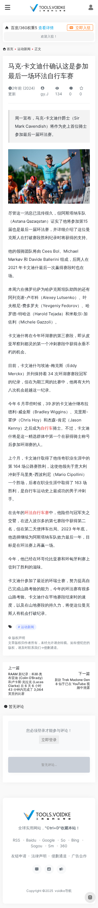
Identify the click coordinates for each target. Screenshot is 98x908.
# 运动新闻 (26, 627)
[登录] (91, 8)
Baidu (31, 840)
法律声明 (39, 856)
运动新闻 (23, 49)
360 (63, 845)
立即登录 (49, 739)
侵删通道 (50, 648)
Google (48, 840)
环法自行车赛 (36, 512)
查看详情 (46, 27)
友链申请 (18, 856)
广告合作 (79, 856)
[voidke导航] (49, 7)
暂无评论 (16, 706)
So (63, 840)
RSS (16, 840)
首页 (10, 49)
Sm (51, 845)
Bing (75, 840)
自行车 (47, 428)
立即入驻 (83, 27)
